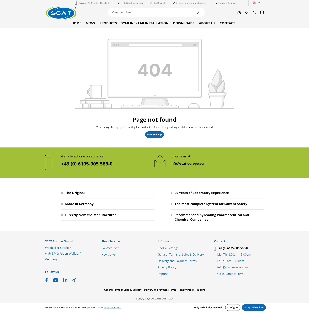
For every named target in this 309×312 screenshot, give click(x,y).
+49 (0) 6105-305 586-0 (232, 248)
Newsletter (108, 254)
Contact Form (110, 248)
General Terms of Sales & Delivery (122, 289)
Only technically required (208, 307)
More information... (112, 307)
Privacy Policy (167, 267)
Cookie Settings (168, 248)
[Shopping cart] (261, 12)
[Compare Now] (239, 12)
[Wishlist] (246, 12)
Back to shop (154, 134)
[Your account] (254, 12)
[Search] (199, 12)
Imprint (163, 274)
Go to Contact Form (230, 274)
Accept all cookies (254, 307)
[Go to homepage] (61, 13)
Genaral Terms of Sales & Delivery (181, 254)
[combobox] (150, 12)
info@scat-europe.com (188, 163)
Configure (232, 307)
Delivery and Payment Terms (177, 261)
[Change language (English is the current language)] (256, 3)
